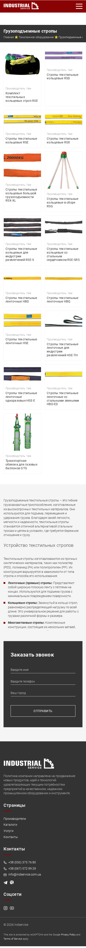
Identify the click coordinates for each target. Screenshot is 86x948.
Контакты (11, 837)
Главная (9, 37)
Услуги (8, 831)
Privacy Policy (68, 934)
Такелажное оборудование (36, 37)
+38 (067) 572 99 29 (22, 868)
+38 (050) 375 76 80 (22, 862)
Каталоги (10, 824)
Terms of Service (13, 938)
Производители (15, 818)
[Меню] (79, 6)
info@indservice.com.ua (24, 874)
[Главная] (21, 5)
